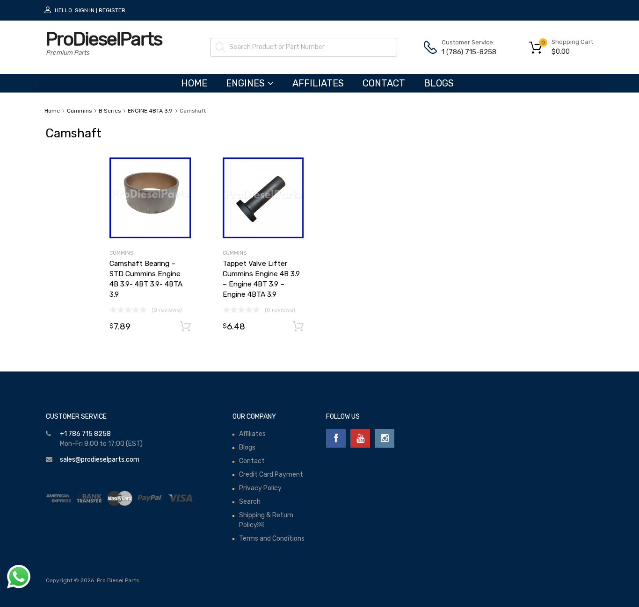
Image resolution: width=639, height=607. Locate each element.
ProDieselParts (104, 39)
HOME (194, 83)
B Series (110, 110)
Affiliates (318, 83)
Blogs (439, 83)
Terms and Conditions (272, 539)
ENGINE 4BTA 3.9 (150, 110)
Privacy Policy (260, 488)
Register (112, 10)
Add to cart (185, 327)
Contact (384, 83)
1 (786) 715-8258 (464, 52)
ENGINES (245, 83)
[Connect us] (336, 438)
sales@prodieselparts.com (99, 460)
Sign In (84, 10)
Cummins (79, 110)
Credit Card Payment (271, 474)
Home (52, 110)
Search (250, 502)
